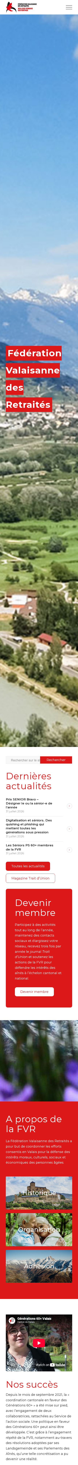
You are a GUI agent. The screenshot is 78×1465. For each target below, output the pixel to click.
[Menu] (67, 7)
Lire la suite (69, 806)
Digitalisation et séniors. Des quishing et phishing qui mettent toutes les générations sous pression (29, 826)
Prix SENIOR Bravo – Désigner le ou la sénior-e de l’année (29, 803)
